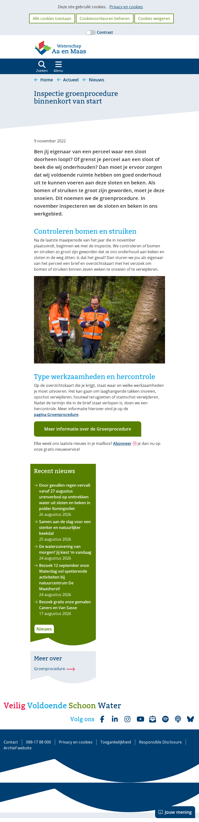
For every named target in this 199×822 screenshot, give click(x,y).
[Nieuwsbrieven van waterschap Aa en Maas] (153, 719)
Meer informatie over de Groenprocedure (87, 429)
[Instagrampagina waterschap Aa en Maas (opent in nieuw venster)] (127, 719)
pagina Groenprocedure (56, 414)
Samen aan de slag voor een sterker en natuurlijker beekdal (65, 527)
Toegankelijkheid (115, 742)
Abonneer (125, 443)
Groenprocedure (49, 668)
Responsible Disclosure (160, 742)
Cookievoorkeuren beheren (105, 18)
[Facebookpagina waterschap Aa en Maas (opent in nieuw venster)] (102, 719)
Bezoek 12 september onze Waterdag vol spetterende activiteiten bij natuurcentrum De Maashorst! (64, 577)
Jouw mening (178, 812)
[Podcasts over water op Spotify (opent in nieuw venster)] (178, 719)
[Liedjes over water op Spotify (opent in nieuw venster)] (165, 719)
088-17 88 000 (38, 742)
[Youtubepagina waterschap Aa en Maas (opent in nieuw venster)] (140, 719)
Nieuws (44, 629)
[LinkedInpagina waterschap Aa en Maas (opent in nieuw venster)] (115, 719)
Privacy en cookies (126, 7)
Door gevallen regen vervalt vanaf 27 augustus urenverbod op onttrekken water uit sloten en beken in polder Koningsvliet (64, 497)
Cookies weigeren (154, 18)
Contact (11, 742)
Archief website (18, 748)
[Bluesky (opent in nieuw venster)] (190, 719)
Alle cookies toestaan (52, 18)
